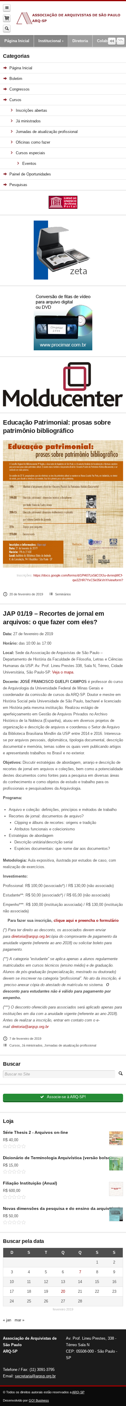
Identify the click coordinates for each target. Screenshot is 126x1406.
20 (63, 1291)
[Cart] (7, 18)
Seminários (63, 594)
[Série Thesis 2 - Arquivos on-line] (116, 1138)
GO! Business (39, 1400)
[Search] (7, 28)
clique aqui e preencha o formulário (86, 920)
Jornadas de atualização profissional (70, 1045)
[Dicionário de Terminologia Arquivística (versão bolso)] (116, 1164)
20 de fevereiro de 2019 (26, 594)
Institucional (49, 41)
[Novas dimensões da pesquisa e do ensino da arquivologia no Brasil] (116, 1214)
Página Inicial (16, 41)
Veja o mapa (62, 672)
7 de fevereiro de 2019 (25, 1038)
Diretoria (80, 41)
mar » (19, 1320)
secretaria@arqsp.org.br (35, 1376)
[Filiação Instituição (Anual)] (116, 1189)
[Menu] (7, 8)
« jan (7, 1320)
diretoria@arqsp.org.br (30, 936)
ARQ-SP (78, 1392)
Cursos (14, 1045)
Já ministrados (32, 1045)
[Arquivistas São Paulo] (68, 18)
